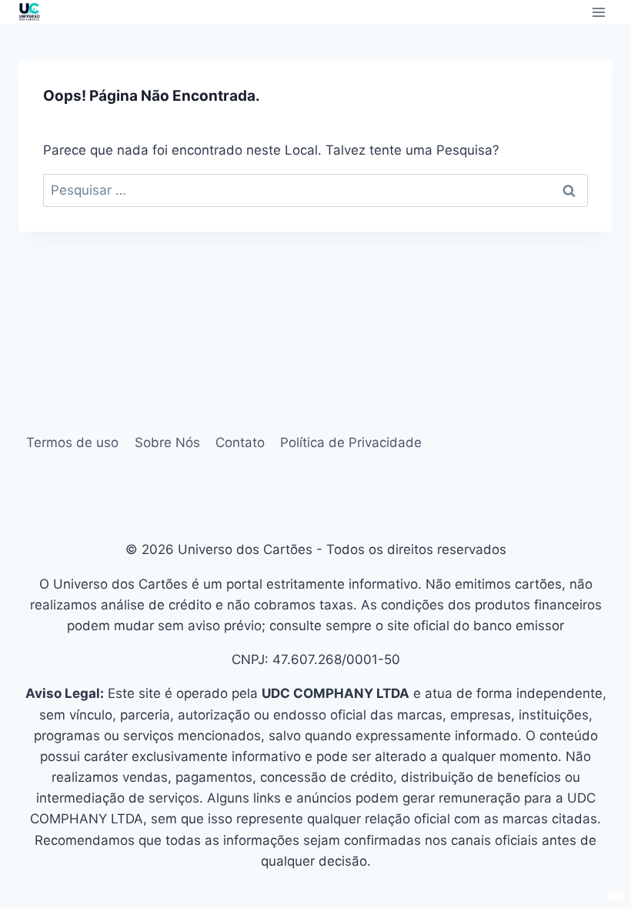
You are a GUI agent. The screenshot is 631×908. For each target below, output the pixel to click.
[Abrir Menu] (598, 12)
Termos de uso (72, 442)
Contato (240, 442)
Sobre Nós (167, 442)
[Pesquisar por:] (315, 190)
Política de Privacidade (351, 442)
